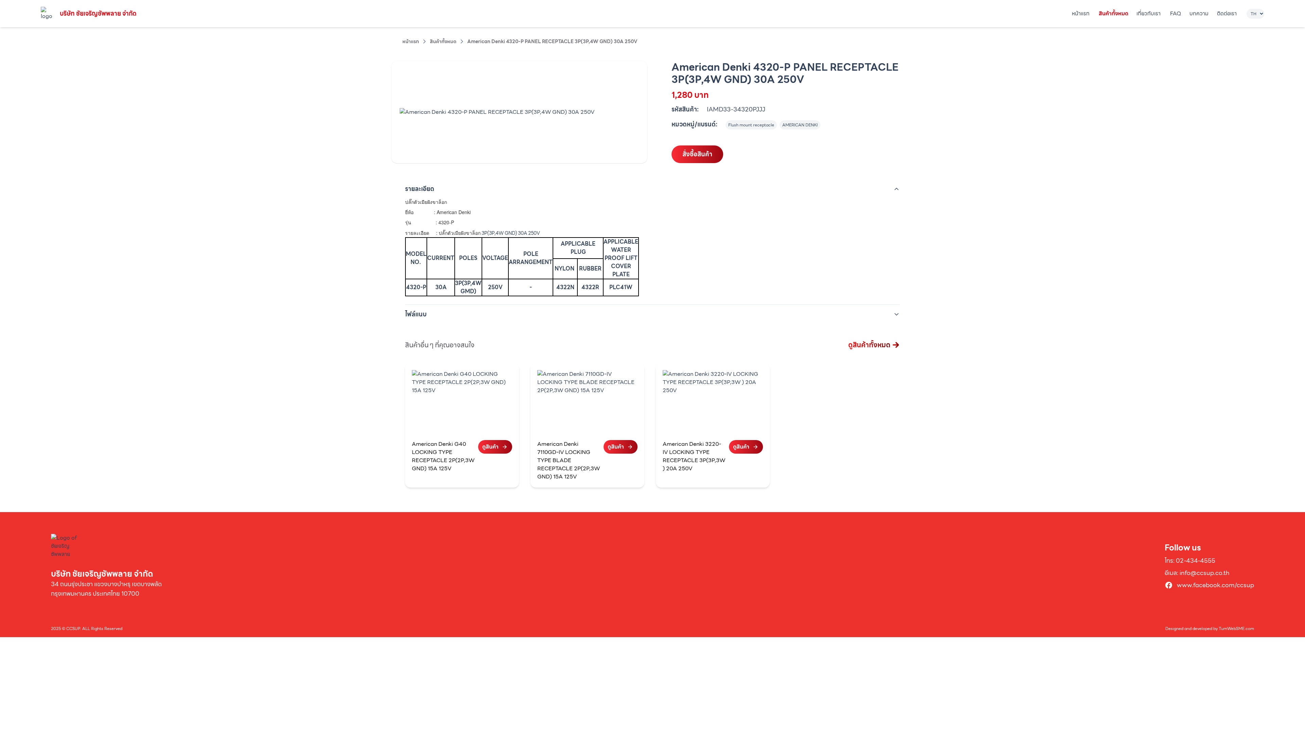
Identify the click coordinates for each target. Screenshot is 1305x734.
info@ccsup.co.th (1205, 573)
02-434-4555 (1195, 560)
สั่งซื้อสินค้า (697, 154)
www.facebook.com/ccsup (1215, 585)
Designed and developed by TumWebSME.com (1209, 629)
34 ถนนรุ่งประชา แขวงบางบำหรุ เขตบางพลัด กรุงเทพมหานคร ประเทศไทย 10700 (106, 588)
